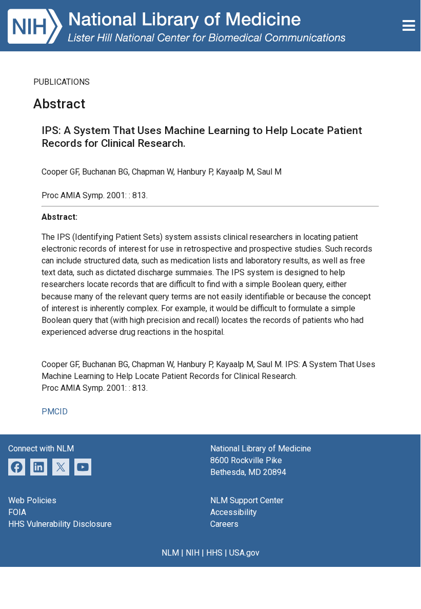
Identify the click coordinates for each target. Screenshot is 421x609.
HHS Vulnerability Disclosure (60, 524)
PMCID (55, 411)
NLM (170, 553)
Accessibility (233, 512)
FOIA (17, 512)
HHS (214, 553)
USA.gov (244, 553)
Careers (224, 524)
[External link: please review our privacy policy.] (38, 466)
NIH (192, 553)
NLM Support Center (247, 500)
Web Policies (32, 500)
